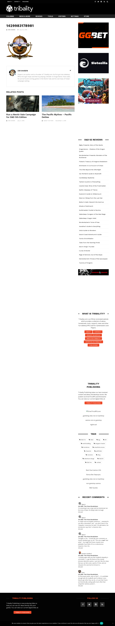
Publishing (25, 1)
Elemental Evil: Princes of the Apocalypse (93, 259)
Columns (10, 16)
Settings (75, 16)
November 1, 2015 (61, 120)
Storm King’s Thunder (86, 247)
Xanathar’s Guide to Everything (89, 226)
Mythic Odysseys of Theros (88, 190)
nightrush (93, 425)
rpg (99, 440)
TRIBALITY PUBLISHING (93, 403)
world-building (86, 443)
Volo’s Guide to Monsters (87, 230)
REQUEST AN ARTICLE (93, 335)
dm (106, 440)
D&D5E (101, 458)
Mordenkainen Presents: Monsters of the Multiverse (93, 156)
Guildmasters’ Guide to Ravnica (90, 210)
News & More (24, 16)
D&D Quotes (93, 488)
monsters (90, 455)
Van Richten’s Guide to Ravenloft (90, 174)
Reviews (39, 16)
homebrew (86, 447)
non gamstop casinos (93, 483)
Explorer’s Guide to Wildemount (90, 194)
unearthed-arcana (99, 447)
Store (86, 16)
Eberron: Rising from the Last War (91, 198)
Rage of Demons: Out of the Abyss (90, 255)
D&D (91, 440)
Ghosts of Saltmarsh (86, 206)
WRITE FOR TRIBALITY (93, 338)
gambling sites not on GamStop (93, 416)
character (88, 451)
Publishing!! (93, 345)
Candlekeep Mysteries (86, 178)
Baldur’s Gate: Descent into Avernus (91, 202)
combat (98, 462)
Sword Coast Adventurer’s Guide (90, 234)
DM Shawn (11, 29)
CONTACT (98, 332)
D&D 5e (83, 440)
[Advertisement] (76, 9)
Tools (50, 16)
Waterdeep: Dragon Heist (87, 218)
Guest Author (48, 120)
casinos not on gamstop (93, 420)
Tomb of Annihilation (86, 238)
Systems (61, 16)
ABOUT (88, 332)
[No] (113, 623)
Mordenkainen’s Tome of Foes (89, 222)
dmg (99, 455)
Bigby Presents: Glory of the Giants (91, 145)
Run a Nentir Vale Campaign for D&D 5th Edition (21, 115)
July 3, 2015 (20, 120)
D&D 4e (89, 462)
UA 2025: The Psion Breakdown (88, 506)
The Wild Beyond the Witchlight (90, 170)
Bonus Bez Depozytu (93, 475)
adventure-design (89, 458)
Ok (101, 623)
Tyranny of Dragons (85, 263)
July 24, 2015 (23, 29)
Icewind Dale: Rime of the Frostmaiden (92, 186)
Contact (16, 1)
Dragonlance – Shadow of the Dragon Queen (92, 150)
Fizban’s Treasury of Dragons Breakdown (93, 161)
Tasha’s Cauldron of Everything (89, 182)
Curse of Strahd (84, 251)
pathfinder (99, 451)
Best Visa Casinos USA (93, 470)
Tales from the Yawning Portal (89, 242)
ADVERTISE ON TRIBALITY (93, 342)
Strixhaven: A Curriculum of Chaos (91, 165)
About (9, 1)
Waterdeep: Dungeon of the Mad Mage (92, 214)
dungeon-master (100, 443)
